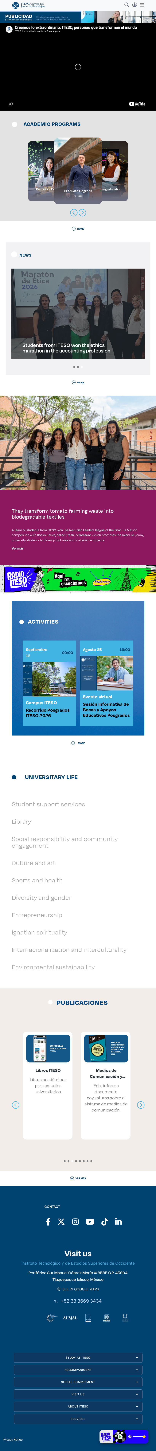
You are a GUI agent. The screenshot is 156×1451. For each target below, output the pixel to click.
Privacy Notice (13, 1439)
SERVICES (78, 1419)
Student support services (48, 803)
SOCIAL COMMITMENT (78, 1382)
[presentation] (15, 1105)
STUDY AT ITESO (78, 1357)
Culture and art (33, 862)
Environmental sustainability (53, 966)
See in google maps (79, 1289)
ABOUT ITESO (78, 1406)
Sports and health (37, 880)
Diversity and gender (41, 897)
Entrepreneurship (37, 914)
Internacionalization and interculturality (69, 949)
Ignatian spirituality (40, 932)
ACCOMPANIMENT (78, 1370)
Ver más (17, 548)
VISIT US (78, 1394)
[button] (74, 367)
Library (21, 821)
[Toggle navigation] (141, 5)
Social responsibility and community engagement (65, 842)
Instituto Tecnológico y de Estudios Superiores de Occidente (78, 1263)
